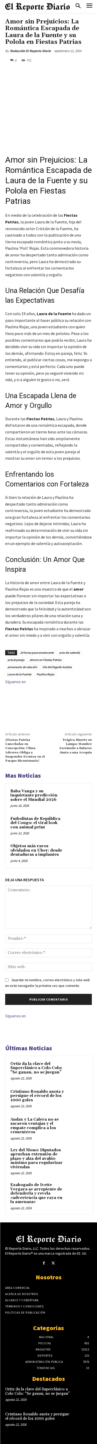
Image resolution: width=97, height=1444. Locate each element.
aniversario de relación (22, 667)
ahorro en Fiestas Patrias (45, 660)
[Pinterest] (50, 72)
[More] (74, 72)
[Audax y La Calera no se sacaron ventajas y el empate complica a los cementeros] (78, 1126)
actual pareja (15, 660)
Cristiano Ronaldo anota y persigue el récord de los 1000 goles (37, 1096)
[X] (38, 72)
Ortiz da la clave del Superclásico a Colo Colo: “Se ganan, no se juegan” (36, 1068)
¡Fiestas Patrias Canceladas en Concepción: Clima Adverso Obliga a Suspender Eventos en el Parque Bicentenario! (25, 750)
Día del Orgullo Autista (57, 667)
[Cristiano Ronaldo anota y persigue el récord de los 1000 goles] (78, 1099)
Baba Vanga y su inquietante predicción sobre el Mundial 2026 (33, 795)
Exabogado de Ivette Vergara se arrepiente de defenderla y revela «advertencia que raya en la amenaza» (36, 1193)
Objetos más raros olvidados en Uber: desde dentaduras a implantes (36, 850)
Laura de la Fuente (19, 674)
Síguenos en (15, 681)
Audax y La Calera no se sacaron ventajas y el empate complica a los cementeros (34, 1126)
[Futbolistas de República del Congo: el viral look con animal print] (77, 826)
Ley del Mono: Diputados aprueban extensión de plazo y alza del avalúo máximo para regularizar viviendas (36, 1159)
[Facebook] (26, 72)
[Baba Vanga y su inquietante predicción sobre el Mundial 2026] (77, 798)
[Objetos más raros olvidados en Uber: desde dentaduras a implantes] (77, 853)
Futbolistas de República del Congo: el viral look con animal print (35, 823)
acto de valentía (69, 652)
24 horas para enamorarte (37, 652)
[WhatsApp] (62, 72)
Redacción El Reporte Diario (30, 51)
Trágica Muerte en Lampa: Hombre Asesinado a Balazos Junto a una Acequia (75, 746)
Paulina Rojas (45, 674)
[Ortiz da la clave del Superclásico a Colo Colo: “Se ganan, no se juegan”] (78, 1071)
